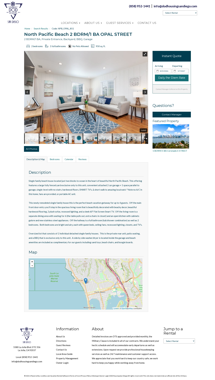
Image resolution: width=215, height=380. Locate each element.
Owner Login (62, 362)
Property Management (67, 358)
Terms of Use (75, 376)
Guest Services (119, 23)
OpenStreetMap (127, 308)
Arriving (159, 66)
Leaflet (116, 308)
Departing (177, 66)
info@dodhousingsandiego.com (27, 361)
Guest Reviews (63, 345)
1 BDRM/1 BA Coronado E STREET (170, 150)
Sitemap (95, 376)
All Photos (31, 149)
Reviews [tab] (82, 159)
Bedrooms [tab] (55, 159)
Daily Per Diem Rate (171, 77)
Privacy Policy (86, 376)
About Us (92, 23)
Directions (61, 340)
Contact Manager (172, 114)
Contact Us (147, 23)
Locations (70, 23)
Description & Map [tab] (35, 159)
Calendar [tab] (69, 159)
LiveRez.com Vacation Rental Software (55, 376)
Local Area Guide (64, 354)
